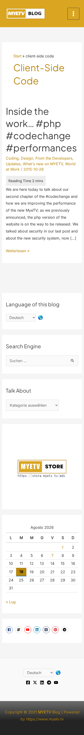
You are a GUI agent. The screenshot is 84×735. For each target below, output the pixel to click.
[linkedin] (37, 629)
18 (21, 571)
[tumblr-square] (47, 629)
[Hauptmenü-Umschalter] (73, 14)
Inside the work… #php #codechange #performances (41, 129)
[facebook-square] (10, 629)
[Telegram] (49, 682)
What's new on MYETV (43, 163)
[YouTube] (56, 682)
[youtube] (28, 629)
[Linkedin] (42, 682)
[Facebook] (28, 682)
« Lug (11, 602)
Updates (13, 163)
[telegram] (65, 629)
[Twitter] (35, 682)
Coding (12, 158)
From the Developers (53, 158)
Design (27, 158)
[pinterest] (56, 629)
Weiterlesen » (17, 251)
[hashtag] (19, 629)
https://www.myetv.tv (45, 719)
